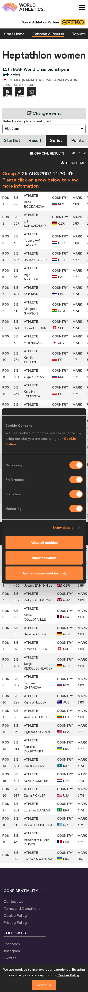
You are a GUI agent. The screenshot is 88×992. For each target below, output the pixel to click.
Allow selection (44, 558)
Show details (63, 527)
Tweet (20, 94)
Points (77, 140)
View (81, 153)
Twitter (10, 957)
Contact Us (13, 901)
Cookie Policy (15, 915)
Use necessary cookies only (44, 573)
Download (75, 163)
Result (35, 140)
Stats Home (14, 33)
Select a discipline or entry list (27, 121)
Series (56, 140)
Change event (46, 113)
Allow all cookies (44, 542)
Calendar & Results (48, 33)
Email (32, 94)
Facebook (12, 943)
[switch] (76, 479)
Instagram (12, 950)
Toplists (79, 33)
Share (8, 94)
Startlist (12, 140)
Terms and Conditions (22, 908)
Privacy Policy (15, 922)
